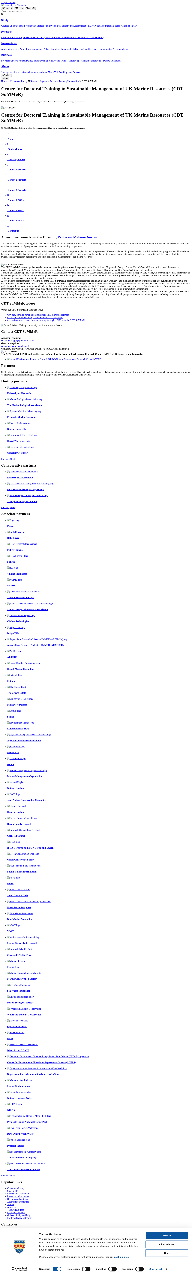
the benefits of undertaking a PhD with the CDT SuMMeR (35, 317)
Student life (67, 25)
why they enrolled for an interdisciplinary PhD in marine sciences (38, 315)
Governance (34, 72)
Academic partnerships (91, 60)
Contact (76, 72)
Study (5, 20)
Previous (5, 459)
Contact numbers (16, 1212)
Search (7, 8)
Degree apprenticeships (37, 60)
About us (11, 1207)
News (51, 72)
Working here (65, 72)
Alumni (43, 72)
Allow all (166, 1235)
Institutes (5, 37)
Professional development (49, 25)
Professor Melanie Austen (77, 237)
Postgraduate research (27, 37)
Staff (5, 78)
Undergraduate (16, 25)
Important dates (112, 25)
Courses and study (18, 81)
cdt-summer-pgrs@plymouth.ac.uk (17, 340)
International (9, 43)
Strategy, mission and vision (14, 72)
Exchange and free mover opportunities (93, 49)
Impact (13, 37)
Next (12, 459)
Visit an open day (128, 25)
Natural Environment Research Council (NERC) (79, 359)
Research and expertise (18, 1196)
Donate (106, 60)
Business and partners (17, 1199)
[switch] (86, 1269)
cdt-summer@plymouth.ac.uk (15, 346)
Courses (5, 25)
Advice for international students (59, 49)
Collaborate (116, 60)
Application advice (10, 49)
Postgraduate (30, 25)
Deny (167, 1253)
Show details (156, 1269)
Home (4, 81)
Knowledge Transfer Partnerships (64, 60)
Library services (97, 25)
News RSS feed (15, 1210)
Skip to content (8, 2)
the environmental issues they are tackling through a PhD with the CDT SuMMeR (46, 320)
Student (6, 75)
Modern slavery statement (19, 1218)
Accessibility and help (18, 1215)
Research (6, 31)
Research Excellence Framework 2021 (72, 37)
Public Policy (97, 37)
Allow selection (167, 1244)
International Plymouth (18, 1193)
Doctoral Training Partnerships (64, 81)
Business (6, 54)
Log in (30, 8)
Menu (19, 8)
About (5, 66)
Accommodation (81, 25)
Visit (56, 72)
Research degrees (38, 81)
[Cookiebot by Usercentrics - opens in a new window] (19, 1269)
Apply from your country (31, 49)
